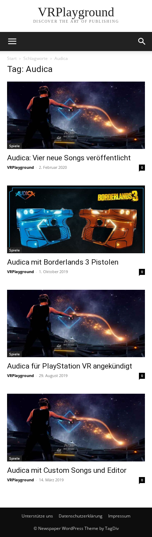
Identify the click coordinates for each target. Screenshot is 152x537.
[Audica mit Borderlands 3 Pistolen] (76, 219)
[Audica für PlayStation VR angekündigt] (76, 323)
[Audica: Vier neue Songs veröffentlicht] (76, 115)
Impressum (119, 516)
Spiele (14, 145)
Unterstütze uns (37, 516)
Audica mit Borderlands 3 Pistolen (62, 262)
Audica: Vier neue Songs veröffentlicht (69, 158)
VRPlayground (20, 167)
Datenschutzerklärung (81, 516)
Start (12, 58)
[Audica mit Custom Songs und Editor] (76, 427)
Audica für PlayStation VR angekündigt (69, 366)
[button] (12, 41)
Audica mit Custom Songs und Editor (67, 470)
